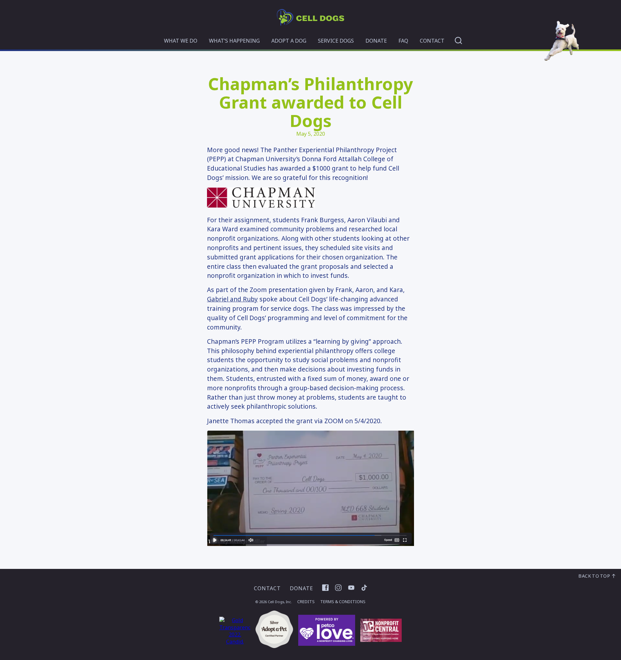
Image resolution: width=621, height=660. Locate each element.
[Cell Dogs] (310, 23)
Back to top (594, 576)
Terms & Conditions (342, 601)
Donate (376, 40)
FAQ (403, 40)
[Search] (458, 40)
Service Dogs (336, 40)
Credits (306, 601)
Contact (432, 40)
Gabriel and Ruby (232, 299)
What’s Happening (234, 40)
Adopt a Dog (288, 40)
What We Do (180, 40)
